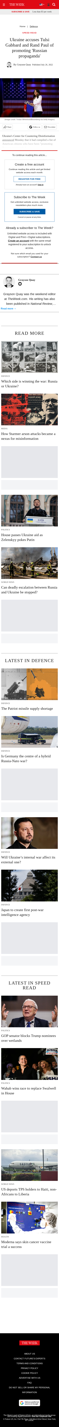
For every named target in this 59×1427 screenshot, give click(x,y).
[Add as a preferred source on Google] (29, 1403)
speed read (29, 33)
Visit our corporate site (41, 1416)
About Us (29, 1354)
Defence (34, 26)
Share (9, 127)
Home (22, 26)
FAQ (29, 1382)
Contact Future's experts (29, 1358)
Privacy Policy (29, 1368)
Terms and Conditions (29, 1363)
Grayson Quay (24, 64)
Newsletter (51, 127)
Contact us (36, 256)
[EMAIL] (20, 284)
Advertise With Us (29, 1378)
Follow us (36, 127)
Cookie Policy (29, 1373)
